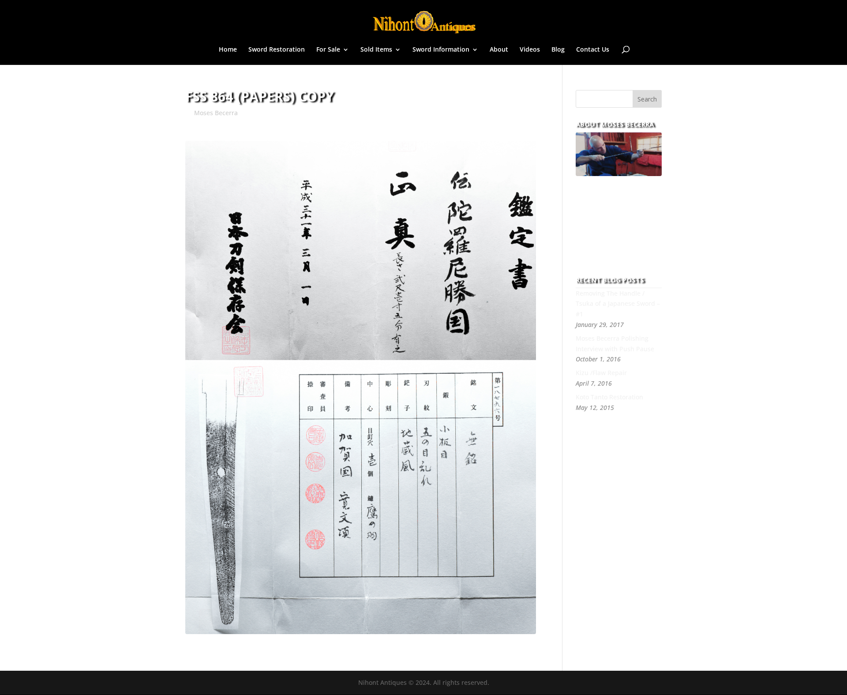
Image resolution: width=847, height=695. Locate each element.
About (499, 49)
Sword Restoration (276, 49)
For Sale (328, 49)
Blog (558, 49)
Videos (530, 49)
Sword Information (440, 49)
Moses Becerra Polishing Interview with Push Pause (615, 343)
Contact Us (592, 49)
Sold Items (376, 49)
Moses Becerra (216, 113)
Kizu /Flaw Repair (601, 372)
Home (228, 49)
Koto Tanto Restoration (609, 397)
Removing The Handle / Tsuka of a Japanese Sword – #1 (618, 304)
